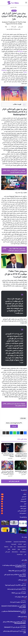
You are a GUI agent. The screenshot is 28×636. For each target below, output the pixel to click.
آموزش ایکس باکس (22, 511)
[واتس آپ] (14, 432)
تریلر (25, 504)
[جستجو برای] (23, 3)
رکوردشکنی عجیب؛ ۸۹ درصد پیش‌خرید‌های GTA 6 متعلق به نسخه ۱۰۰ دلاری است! (7, 472)
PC (15, 547)
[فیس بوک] (25, 432)
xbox (9, 549)
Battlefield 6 (9, 542)
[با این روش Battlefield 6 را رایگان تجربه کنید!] (21, 465)
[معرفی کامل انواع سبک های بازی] (5, 523)
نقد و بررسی (23, 499)
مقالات (24, 494)
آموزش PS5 (23, 501)
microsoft (13, 544)
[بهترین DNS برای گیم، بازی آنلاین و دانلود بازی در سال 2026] (23, 524)
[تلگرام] (11, 432)
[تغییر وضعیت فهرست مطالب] (23, 104)
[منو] (26, 3)
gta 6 (25, 544)
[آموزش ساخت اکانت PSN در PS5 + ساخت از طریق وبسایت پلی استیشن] (5, 529)
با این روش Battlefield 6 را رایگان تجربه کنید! (21, 472)
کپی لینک (14, 426)
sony (19, 549)
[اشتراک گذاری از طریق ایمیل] (7, 432)
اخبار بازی (12, 7)
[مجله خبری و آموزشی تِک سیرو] (13, 2)
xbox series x (15, 552)
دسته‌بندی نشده (23, 513)
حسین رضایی (20, 27)
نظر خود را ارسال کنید (14, 481)
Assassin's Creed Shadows (20, 542)
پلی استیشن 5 (19, 554)
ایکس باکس (7, 552)
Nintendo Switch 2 (22, 547)
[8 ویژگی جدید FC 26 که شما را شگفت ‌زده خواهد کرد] (23, 530)
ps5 (11, 547)
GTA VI (23, 418)
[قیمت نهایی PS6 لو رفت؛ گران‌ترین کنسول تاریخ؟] (14, 530)
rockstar (24, 549)
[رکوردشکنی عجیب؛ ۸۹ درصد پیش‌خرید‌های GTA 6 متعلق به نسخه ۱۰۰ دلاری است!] (7, 465)
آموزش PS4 (23, 508)
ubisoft (14, 549)
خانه (16, 7)
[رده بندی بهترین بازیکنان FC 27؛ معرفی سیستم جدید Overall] (7, 447)
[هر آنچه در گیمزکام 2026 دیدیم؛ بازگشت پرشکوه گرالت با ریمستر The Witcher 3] (21, 447)
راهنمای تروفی (23, 506)
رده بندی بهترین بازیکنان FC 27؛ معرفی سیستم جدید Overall (7, 455)
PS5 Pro (6, 547)
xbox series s (23, 552)
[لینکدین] (18, 432)
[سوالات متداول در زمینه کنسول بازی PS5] (14, 523)
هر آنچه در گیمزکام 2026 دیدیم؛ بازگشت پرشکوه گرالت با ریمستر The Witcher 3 (21, 455)
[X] (21, 432)
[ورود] (21, 3)
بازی (25, 554)
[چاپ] (4, 432)
